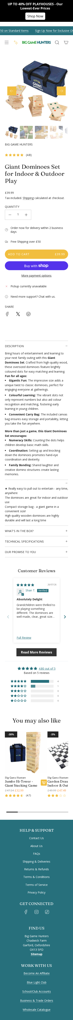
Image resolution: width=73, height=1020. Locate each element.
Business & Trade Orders (36, 1000)
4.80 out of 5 (47, 668)
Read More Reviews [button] (36, 652)
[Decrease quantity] (10, 215)
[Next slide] (65, 616)
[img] (25, 585)
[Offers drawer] (16, 42)
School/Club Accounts (36, 991)
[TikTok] (47, 912)
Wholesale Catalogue (36, 1010)
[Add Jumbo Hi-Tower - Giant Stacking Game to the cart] (44, 783)
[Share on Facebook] (7, 314)
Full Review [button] (24, 638)
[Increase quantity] (26, 215)
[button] (11, 90)
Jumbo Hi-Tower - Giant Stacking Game (21, 783)
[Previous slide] (8, 616)
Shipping (28, 198)
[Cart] (66, 42)
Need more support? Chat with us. (33, 296)
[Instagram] (36, 912)
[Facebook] (26, 912)
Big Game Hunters (19, 144)
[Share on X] (18, 314)
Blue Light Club (36, 982)
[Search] (56, 42)
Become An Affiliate (37, 973)
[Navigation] (6, 42)
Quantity (12, 207)
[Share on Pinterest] (28, 314)
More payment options (36, 275)
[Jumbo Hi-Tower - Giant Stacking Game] (26, 752)
